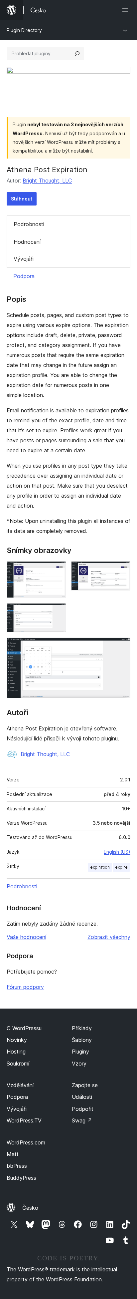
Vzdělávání (20, 1085)
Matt (13, 1154)
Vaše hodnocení (26, 937)
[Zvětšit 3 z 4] (57, 612)
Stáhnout (21, 199)
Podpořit (82, 1108)
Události (82, 1096)
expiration (100, 867)
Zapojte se (85, 1085)
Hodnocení (27, 241)
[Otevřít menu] (126, 10)
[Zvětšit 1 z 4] (57, 570)
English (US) (117, 852)
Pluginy (80, 1051)
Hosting (16, 1051)
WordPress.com (26, 1142)
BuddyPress (21, 1177)
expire (121, 867)
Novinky (17, 1040)
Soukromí (18, 1063)
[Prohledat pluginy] (77, 53)
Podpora (24, 276)
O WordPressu (24, 1028)
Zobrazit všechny (108, 937)
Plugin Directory (24, 30)
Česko (30, 1207)
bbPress (17, 1165)
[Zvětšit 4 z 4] (121, 646)
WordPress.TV (24, 1120)
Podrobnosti (29, 224)
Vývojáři (24, 258)
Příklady (82, 1028)
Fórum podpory (25, 987)
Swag (82, 1120)
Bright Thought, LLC (47, 180)
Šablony (82, 1040)
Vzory (79, 1063)
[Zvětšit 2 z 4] (121, 570)
